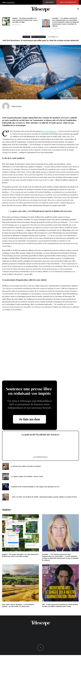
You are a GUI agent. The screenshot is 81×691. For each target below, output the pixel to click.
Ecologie (26, 37)
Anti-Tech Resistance (49, 131)
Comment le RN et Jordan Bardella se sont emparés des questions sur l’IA (35, 486)
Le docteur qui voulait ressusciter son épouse (26, 466)
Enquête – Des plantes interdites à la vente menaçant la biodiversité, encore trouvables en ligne (25, 20)
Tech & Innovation (38, 37)
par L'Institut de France (40, 457)
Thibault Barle (17, 106)
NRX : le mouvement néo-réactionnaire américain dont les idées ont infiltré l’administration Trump (60, 605)
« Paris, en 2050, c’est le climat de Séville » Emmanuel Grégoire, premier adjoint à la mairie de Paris (44, 497)
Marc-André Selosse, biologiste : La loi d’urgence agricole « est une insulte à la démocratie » (18, 605)
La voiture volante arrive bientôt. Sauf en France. (27, 476)
